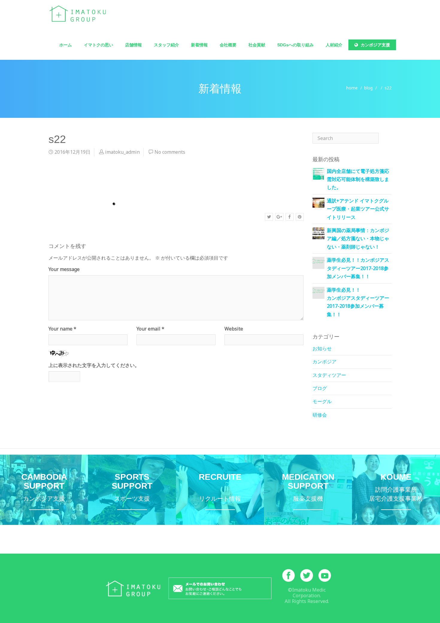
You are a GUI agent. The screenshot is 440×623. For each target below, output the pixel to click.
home (352, 88)
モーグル (322, 401)
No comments (169, 152)
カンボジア (324, 361)
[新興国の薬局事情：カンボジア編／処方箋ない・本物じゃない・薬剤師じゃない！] (318, 232)
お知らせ (322, 348)
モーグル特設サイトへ (132, 490)
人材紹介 (334, 44)
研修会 (319, 415)
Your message (64, 269)
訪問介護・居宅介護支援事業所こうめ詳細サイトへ (396, 490)
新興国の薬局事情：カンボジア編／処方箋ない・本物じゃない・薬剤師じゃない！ (358, 238)
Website (233, 328)
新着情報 (199, 44)
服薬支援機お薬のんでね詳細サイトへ (308, 490)
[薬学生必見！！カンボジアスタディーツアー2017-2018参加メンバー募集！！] (318, 261)
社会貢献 (256, 44)
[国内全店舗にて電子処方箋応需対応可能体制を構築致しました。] (318, 173)
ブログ (319, 388)
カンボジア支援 (374, 44)
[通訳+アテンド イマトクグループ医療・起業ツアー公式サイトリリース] (318, 203)
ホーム (65, 44)
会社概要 (228, 44)
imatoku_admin (122, 152)
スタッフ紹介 (166, 44)
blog (368, 88)
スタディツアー (329, 375)
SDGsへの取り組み (295, 44)
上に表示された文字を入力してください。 (93, 365)
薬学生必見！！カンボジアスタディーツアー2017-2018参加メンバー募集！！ (358, 268)
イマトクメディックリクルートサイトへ (220, 490)
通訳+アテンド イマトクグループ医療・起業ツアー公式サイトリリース (358, 208)
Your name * (62, 328)
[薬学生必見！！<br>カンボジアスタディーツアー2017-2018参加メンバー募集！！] (318, 290)
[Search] (385, 138)
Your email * (150, 328)
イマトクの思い (98, 44)
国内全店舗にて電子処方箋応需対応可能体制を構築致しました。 (358, 179)
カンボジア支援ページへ (44, 490)
